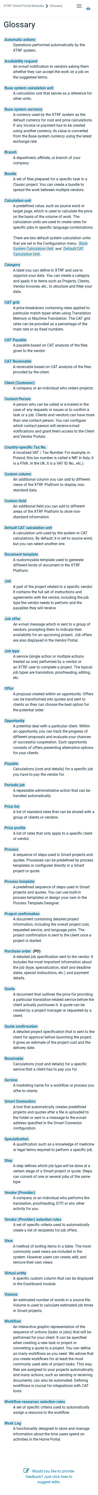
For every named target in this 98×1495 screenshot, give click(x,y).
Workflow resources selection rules (35, 1401)
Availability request (21, 61)
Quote (10, 989)
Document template (21, 554)
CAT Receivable (18, 361)
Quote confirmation (21, 1026)
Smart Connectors (20, 1101)
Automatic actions (20, 39)
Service (11, 1080)
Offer (9, 688)
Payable (11, 763)
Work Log (13, 1423)
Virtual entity (15, 1273)
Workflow (13, 1321)
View (9, 1240)
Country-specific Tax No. (26, 447)
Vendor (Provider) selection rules (33, 1219)
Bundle (10, 173)
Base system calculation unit (29, 88)
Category (12, 264)
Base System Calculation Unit (50, 246)
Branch (11, 152)
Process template (19, 881)
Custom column (18, 474)
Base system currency (23, 109)
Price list (12, 806)
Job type (12, 651)
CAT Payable (15, 340)
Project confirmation (22, 914)
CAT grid (12, 302)
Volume (11, 1294)
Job (8, 581)
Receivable (14, 1058)
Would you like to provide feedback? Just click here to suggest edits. (50, 1476)
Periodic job (15, 785)
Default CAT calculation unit (28, 527)
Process (11, 849)
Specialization (17, 1139)
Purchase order (18, 951)
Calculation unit (18, 200)
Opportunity (14, 721)
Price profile (15, 828)
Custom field (15, 501)
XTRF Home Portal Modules (24, 6)
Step (8, 1160)
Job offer (12, 618)
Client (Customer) (20, 383)
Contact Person (18, 399)
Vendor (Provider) (20, 1192)
